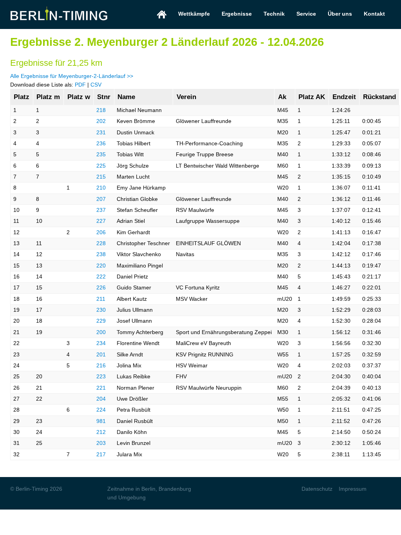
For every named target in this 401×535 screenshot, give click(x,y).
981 (101, 421)
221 (101, 388)
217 (101, 454)
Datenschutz (317, 489)
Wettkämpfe (194, 14)
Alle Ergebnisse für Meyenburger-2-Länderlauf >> (71, 76)
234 (101, 343)
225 (101, 166)
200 (101, 332)
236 (101, 143)
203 (101, 443)
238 (101, 254)
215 (101, 177)
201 (101, 354)
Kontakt (374, 14)
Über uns (340, 14)
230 (101, 310)
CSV (95, 84)
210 (101, 187)
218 (101, 110)
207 (101, 199)
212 (101, 432)
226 (101, 287)
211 (100, 299)
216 (101, 365)
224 (101, 410)
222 (101, 276)
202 (101, 121)
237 (101, 210)
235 (101, 154)
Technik (274, 14)
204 (101, 399)
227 (101, 221)
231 (101, 132)
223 (101, 376)
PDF (80, 84)
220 (101, 265)
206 (101, 232)
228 (101, 243)
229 (101, 321)
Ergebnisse (237, 14)
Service (306, 14)
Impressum (353, 489)
